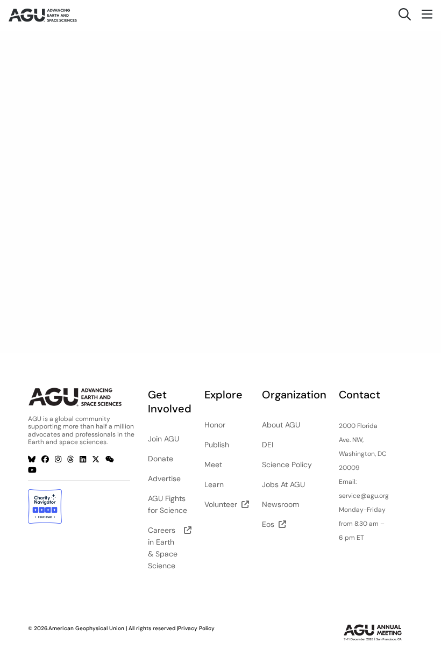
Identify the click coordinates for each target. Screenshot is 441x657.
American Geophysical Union (86, 628)
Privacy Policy (196, 628)
